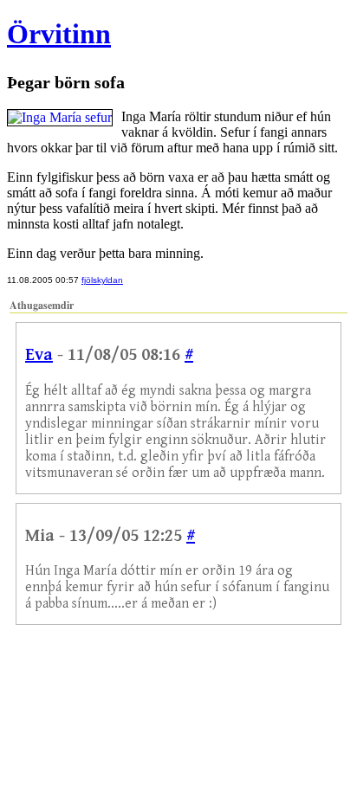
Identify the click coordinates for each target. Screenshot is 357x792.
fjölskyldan (102, 280)
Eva (39, 355)
